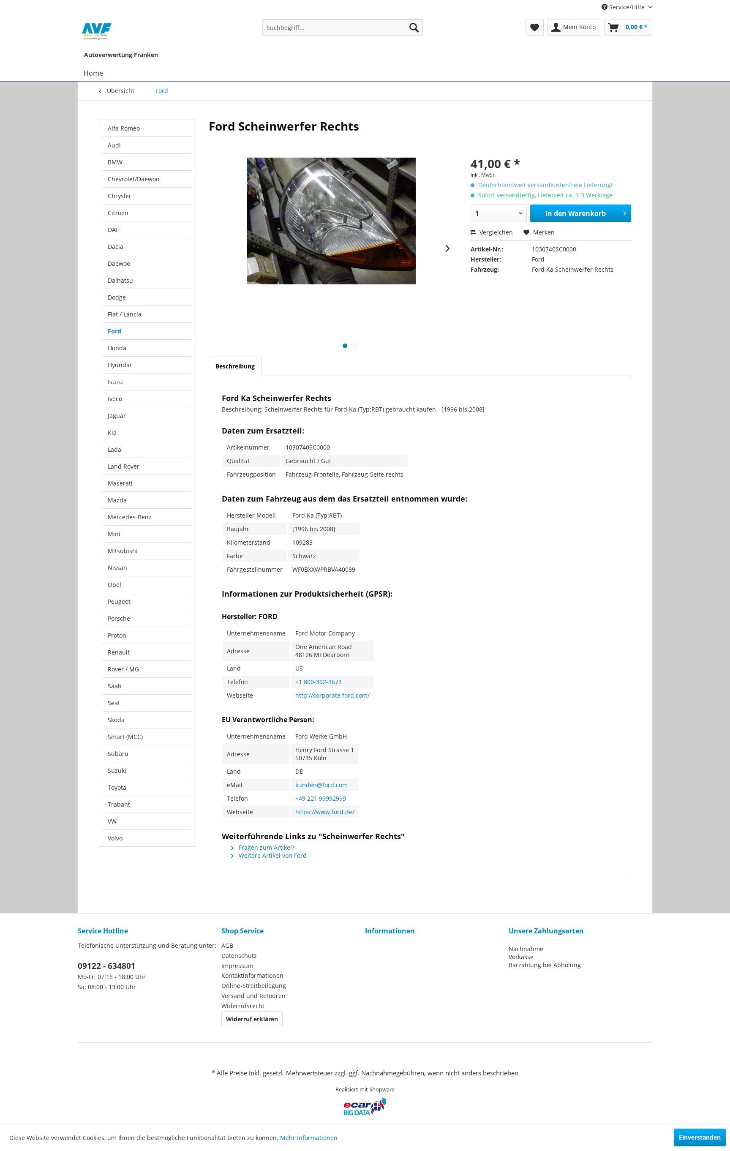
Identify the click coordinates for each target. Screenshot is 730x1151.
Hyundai (119, 365)
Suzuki (117, 770)
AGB (227, 945)
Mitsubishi (123, 551)
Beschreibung (235, 366)
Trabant (119, 804)
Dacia (115, 247)
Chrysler (119, 196)
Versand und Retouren (253, 996)
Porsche (119, 618)
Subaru (118, 754)
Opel (114, 585)
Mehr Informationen (309, 1138)
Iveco (115, 399)
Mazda (117, 500)
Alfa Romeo (124, 128)
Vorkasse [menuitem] (521, 957)
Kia (112, 432)
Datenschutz (239, 956)
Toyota (117, 787)
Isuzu (115, 382)
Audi (114, 145)
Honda (117, 348)
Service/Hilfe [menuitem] (626, 7)
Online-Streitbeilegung (253, 986)
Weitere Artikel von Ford (272, 855)
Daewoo (119, 263)
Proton (117, 635)
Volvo (115, 838)
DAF (113, 230)
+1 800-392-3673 (318, 682)
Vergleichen (495, 232)
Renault (119, 652)
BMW (115, 162)
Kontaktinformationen (252, 975)
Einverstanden (700, 1137)
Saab (115, 686)
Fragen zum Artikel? (265, 847)
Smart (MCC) (125, 737)
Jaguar (117, 416)
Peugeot (119, 601)
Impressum (237, 966)
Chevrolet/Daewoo (133, 179)
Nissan (117, 568)
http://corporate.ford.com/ (332, 695)
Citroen (118, 213)
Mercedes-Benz (130, 517)
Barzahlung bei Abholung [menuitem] (545, 965)
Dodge (117, 297)
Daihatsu (120, 280)
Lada (114, 449)
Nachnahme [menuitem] (526, 949)
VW (112, 821)
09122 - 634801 (107, 965)
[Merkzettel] (535, 27)
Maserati (120, 483)
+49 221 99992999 (320, 798)
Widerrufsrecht (242, 1006)
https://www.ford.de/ (324, 812)
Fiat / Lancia (125, 314)
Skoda (116, 720)
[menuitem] (342, 27)
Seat (114, 703)
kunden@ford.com (321, 785)
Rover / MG (123, 669)
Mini (114, 534)
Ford (114, 331)
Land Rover (123, 466)
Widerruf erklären (252, 1019)
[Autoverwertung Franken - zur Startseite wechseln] (97, 29)
